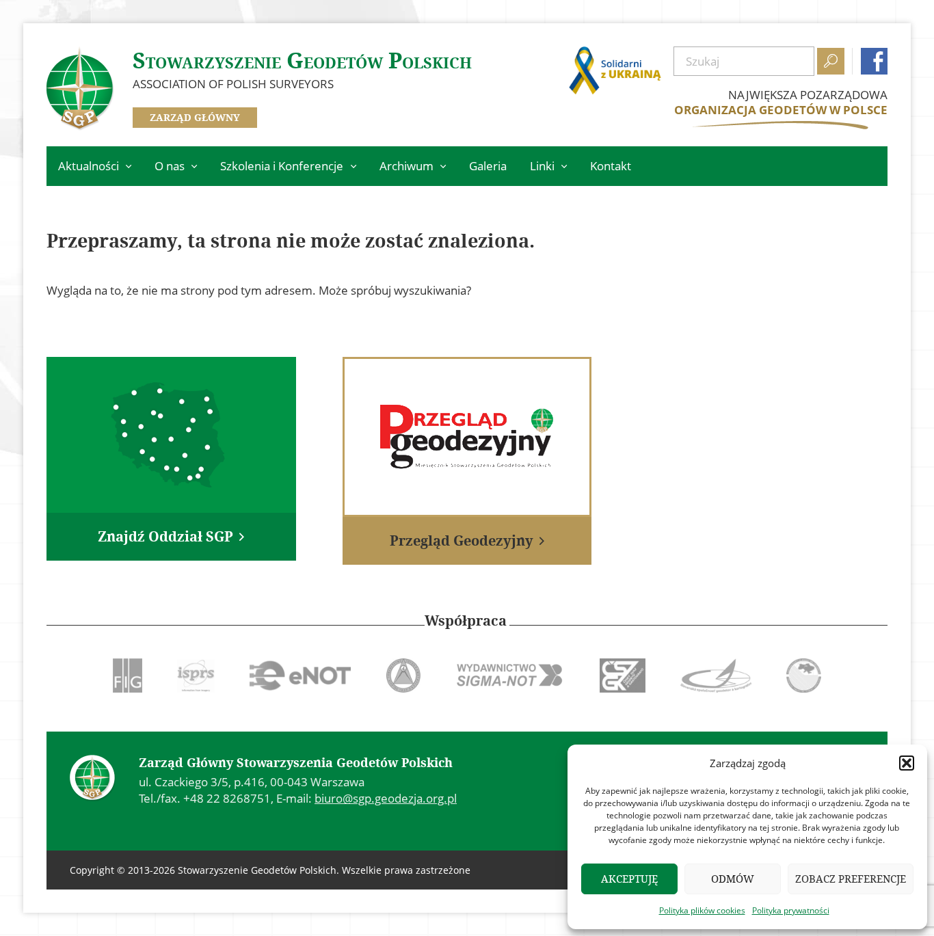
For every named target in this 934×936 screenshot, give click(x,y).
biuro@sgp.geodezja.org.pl (386, 798)
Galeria (488, 166)
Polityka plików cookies (702, 910)
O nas (170, 166)
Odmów (732, 878)
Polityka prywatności (790, 910)
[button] (906, 763)
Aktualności (88, 166)
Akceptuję (629, 878)
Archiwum (406, 166)
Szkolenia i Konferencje (281, 166)
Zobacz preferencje (850, 878)
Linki (542, 166)
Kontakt (610, 166)
